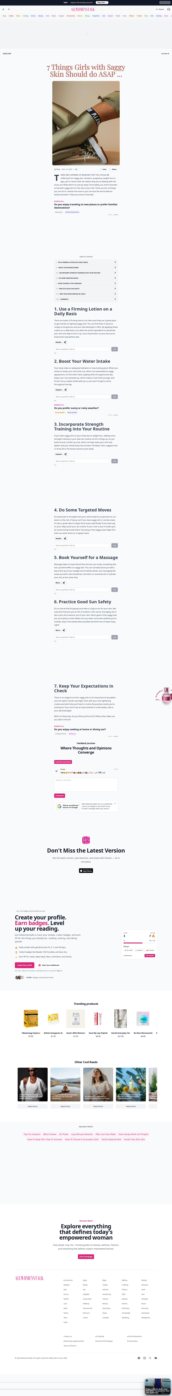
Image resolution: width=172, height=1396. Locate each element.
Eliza (58, 169)
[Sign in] (169, 9)
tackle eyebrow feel (111, 1139)
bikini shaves (49, 1134)
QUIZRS (116, 214)
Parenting (106, 1308)
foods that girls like (134, 1139)
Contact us (68, 1336)
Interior (79, 16)
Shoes (18, 16)
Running (159, 16)
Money (87, 16)
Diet (103, 16)
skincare (7, 53)
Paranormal (71, 16)
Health (66, 1299)
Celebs (11, 16)
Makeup (86, 1303)
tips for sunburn (32, 1134)
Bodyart (110, 16)
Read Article (38, 1107)
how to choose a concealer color (82, 1139)
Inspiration (87, 1299)
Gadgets (61, 16)
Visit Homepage (86, 1256)
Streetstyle (126, 1313)
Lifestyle (144, 1299)
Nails (66, 1308)
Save (104, 169)
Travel (118, 16)
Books (54, 16)
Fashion (105, 1289)
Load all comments (63, 762)
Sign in (59, 971)
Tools (66, 1322)
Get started (150, 956)
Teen (146, 16)
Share (114, 169)
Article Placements (134, 1336)
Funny (124, 16)
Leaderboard (127, 956)
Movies (33, 16)
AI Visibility (99, 1336)
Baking (124, 1280)
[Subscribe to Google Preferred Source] (68, 806)
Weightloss (96, 16)
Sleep (104, 1313)
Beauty (40, 16)
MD (76, 169)
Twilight (139, 16)
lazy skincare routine (82, 1134)
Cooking (25, 16)
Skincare (86, 1313)
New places (59, 212)
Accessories (68, 1280)
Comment (60, 795)
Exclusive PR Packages (104, 1341)
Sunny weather (60, 412)
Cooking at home (60, 734)
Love (65, 1303)
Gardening (106, 1294)
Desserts (144, 1285)
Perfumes (125, 1308)
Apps (85, 1280)
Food (47, 16)
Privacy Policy (132, 1341)
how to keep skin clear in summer (44, 1139)
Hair (143, 1294)
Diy (84, 1289)
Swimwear (145, 1313)
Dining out (72, 734)
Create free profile (24, 965)
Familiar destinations (72, 212)
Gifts (152, 16)
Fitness (131, 16)
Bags (4, 16)
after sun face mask (106, 1134)
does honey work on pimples (133, 1134)
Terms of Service (70, 1346)
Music (166, 16)
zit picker (63, 1134)
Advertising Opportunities (74, 1341)
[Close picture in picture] (147, 1380)
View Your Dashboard (50, 965)
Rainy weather (72, 412)
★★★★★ (165, 53)
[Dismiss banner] (115, 803)
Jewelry (125, 1299)
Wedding (125, 1317)
